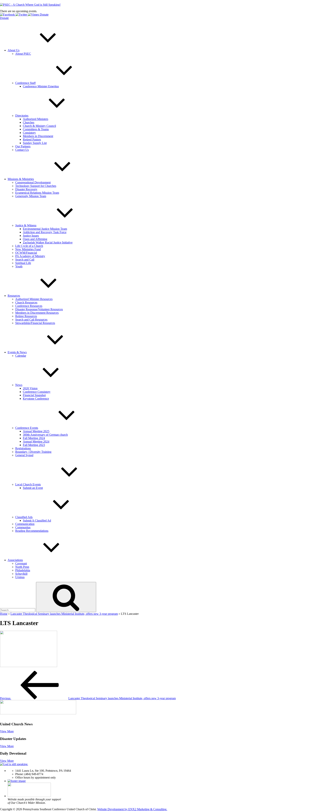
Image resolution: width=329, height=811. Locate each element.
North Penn (22, 566)
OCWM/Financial (26, 252)
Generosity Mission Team (30, 196)
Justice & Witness (25, 225)
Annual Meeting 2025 (36, 431)
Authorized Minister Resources (34, 299)
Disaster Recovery (26, 189)
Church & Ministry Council (39, 125)
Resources (14, 295)
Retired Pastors (32, 139)
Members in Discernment (38, 136)
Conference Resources (28, 305)
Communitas (22, 527)
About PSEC (23, 53)
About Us (13, 50)
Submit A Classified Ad (37, 520)
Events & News (17, 352)
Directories (21, 115)
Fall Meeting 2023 (34, 445)
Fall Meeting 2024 (34, 438)
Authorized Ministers (35, 119)
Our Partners (22, 146)
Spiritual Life (23, 263)
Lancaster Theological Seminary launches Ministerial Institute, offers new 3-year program (64, 613)
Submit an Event (33, 487)
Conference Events (26, 427)
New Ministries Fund (28, 249)
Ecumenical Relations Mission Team (37, 192)
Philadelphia (22, 570)
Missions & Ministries (21, 179)
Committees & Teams (36, 129)
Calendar (20, 355)
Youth (18, 266)
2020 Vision (30, 388)
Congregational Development (33, 182)
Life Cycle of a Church (29, 245)
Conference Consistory (36, 391)
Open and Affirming (35, 239)
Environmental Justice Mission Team (45, 228)
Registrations (23, 448)
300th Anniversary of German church (45, 434)
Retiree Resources (26, 316)
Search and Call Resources (31, 319)
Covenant (21, 563)
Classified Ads (24, 517)
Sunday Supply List (35, 143)
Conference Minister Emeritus (41, 86)
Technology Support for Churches (35, 185)
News (18, 385)
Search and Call (24, 259)
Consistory (29, 132)
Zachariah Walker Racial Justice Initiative (48, 242)
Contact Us (22, 149)
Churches (28, 122)
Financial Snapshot (34, 395)
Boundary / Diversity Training (33, 451)
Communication (24, 524)
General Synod (24, 455)
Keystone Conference (36, 398)
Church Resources (26, 302)
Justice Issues (31, 235)
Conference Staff (25, 83)
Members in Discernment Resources (37, 312)
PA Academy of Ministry (30, 256)
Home (3, 613)
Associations (15, 560)
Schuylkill (21, 573)
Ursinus (20, 577)
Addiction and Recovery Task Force (44, 232)
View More (7, 731)
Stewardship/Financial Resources (35, 323)
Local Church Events (28, 484)
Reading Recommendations (31, 530)
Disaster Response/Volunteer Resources (39, 309)
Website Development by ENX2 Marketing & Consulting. (132, 809)
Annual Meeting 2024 (36, 441)
